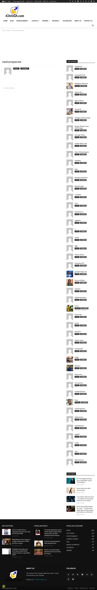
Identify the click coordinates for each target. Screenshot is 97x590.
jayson (77, 323)
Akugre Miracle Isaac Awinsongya (82, 127)
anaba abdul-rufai (81, 143)
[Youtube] (91, 1)
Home (3, 30)
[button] (92, 25)
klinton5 (77, 366)
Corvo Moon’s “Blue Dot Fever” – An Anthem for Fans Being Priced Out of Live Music (85, 498)
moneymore (79, 383)
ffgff (76, 246)
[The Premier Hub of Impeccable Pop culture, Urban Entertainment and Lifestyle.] (13, 11)
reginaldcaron (79, 426)
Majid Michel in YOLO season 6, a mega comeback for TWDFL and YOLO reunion (21, 541)
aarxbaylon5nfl (80, 75)
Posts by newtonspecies (18, 30)
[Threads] (94, 1)
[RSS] (75, 1)
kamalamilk (79, 349)
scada (77, 443)
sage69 (77, 434)
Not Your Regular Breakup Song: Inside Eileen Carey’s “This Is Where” (84, 480)
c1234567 (78, 195)
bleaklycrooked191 (81, 178)
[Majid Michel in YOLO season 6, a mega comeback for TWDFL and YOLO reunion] (6, 542)
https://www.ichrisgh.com (80, 310)
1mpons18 (78, 66)
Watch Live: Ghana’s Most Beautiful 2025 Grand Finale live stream (52, 551)
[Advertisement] (46, 11)
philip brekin (79, 417)
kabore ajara (79, 340)
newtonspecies (80, 409)
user (76, 451)
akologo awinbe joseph (82, 118)
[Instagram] (73, 1)
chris (76, 203)
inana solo (78, 314)
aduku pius (78, 92)
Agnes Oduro (79, 101)
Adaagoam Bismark (81, 83)
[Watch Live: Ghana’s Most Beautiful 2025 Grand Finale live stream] (38, 552)
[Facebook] (70, 1)
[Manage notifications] (3, 586)
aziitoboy (78, 160)
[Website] (86, 1)
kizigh (77, 357)
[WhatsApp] (89, 1)
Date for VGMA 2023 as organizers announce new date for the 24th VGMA (21, 531)
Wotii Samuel (79, 460)
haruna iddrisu (80, 280)
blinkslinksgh (79, 186)
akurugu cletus (80, 135)
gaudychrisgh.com (81, 272)
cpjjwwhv (78, 220)
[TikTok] (81, 1)
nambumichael (80, 391)
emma (77, 237)
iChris (77, 306)
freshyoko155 (79, 263)
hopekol (77, 289)
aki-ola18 (78, 109)
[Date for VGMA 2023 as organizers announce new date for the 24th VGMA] (6, 532)
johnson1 (78, 332)
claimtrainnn (79, 212)
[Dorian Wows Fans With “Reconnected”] (70, 491)
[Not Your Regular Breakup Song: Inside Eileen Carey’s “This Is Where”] (70, 481)
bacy (76, 169)
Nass (76, 400)
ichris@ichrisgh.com (40, 579)
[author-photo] (8, 71)
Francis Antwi (79, 255)
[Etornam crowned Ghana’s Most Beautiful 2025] (38, 543)
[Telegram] (78, 1)
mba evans (78, 374)
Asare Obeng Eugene (82, 152)
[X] (83, 1)
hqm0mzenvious (80, 297)
